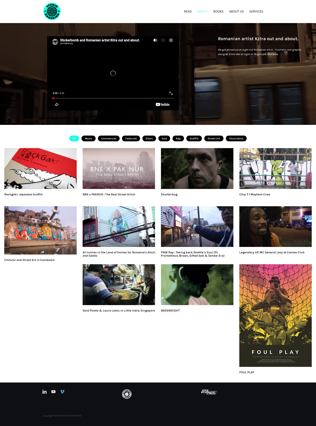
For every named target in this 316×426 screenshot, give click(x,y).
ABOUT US (236, 11)
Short (149, 138)
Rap (178, 138)
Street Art (214, 138)
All (74, 138)
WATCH (202, 11)
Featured (131, 138)
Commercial (108, 138)
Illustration (236, 138)
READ (188, 11)
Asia (164, 138)
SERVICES (256, 11)
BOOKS (218, 11)
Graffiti (194, 138)
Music (88, 138)
